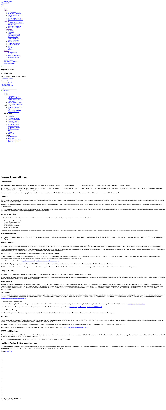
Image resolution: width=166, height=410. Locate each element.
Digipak (10, 48)
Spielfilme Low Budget (14, 55)
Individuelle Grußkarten (14, 26)
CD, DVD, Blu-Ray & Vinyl (16, 23)
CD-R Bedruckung (8, 371)
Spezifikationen (8, 390)
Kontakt (3, 406)
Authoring (7, 51)
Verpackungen (8, 29)
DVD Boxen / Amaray (14, 34)
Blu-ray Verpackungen (14, 35)
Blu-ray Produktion (9, 365)
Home (6, 9)
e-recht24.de (8, 351)
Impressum (4, 402)
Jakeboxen (10, 30)
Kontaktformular (5, 84)
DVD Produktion (8, 360)
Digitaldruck (7, 378)
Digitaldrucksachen (13, 24)
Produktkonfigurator (7, 78)
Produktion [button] (7, 95)
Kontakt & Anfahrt (9, 63)
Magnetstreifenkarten (9, 385)
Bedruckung (7, 21)
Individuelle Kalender (13, 27)
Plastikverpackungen (13, 40)
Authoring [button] (7, 135)
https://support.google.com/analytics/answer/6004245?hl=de (86, 307)
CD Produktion (7, 357)
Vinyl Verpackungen (13, 44)
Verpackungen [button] (8, 113)
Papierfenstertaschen (13, 38)
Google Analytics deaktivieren (136, 304)
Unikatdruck (7, 381)
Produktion (7, 10)
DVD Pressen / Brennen (14, 13)
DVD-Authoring (8, 362)
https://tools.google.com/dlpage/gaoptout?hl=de (13, 298)
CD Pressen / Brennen (14, 12)
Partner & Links (8, 395)
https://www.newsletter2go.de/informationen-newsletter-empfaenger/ (40, 261)
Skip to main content (6, 1)
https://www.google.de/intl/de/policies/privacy (75, 327)
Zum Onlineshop (8, 60)
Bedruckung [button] (7, 105)
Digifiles (10, 46)
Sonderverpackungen (13, 41)
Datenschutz (4, 404)
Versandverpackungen (14, 43)
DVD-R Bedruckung (9, 373)
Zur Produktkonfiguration (11, 61)
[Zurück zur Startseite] (5, 3)
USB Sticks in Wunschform (15, 20)
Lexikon (5, 392)
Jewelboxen (11, 32)
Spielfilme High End (13, 57)
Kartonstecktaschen (13, 37)
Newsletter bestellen (7, 85)
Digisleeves (11, 49)
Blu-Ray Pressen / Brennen (15, 15)
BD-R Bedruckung (8, 376)
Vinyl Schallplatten (9, 367)
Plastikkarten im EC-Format (15, 18)
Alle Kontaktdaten (7, 82)
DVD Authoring (12, 52)
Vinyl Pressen (11, 16)
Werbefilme (11, 54)
